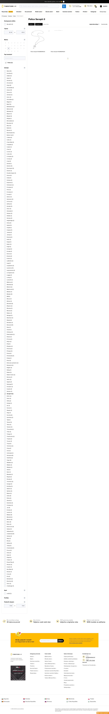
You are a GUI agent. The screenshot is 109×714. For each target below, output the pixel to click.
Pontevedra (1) (10, 356)
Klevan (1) (9, 572)
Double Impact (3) (11, 173)
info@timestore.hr (90, 657)
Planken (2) (10, 346)
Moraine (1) (9, 308)
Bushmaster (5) (10, 133)
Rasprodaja (33, 673)
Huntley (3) (9, 486)
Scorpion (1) (10, 386)
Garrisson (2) (10, 199)
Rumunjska (7, 701)
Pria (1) (8, 576)
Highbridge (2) (10, 220)
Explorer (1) (9, 182)
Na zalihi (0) (10, 24)
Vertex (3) (9, 536)
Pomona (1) (9, 348)
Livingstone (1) (10, 273)
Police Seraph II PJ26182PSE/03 (38, 51)
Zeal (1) (8, 469)
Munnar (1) (9, 311)
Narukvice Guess (49, 666)
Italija (48, 699)
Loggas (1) (9, 275)
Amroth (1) (9, 80)
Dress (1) (9, 553)
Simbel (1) (9, 403)
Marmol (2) (9, 287)
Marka (6, 40)
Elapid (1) (9, 557)
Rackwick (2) (10, 365)
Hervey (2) (9, 218)
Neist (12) (9, 71)
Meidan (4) (9, 294)
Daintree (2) (10, 503)
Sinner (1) (9, 408)
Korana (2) (9, 256)
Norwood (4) (10, 325)
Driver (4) (9, 175)
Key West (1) (10, 569)
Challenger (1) (10, 586)
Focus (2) (9, 550)
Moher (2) (9, 301)
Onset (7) (9, 329)
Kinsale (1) (9, 251)
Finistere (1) (10, 187)
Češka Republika (73, 701)
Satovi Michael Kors (50, 663)
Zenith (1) (9, 500)
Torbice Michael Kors (50, 678)
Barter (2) (9, 493)
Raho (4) (9, 522)
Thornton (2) (10, 481)
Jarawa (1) (9, 232)
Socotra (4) (9, 415)
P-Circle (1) (9, 339)
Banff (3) (9, 104)
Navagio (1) (9, 315)
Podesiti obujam (9, 602)
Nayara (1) (9, 477)
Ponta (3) (9, 353)
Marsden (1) (10, 474)
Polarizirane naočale (50, 668)
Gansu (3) (9, 197)
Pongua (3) (9, 351)
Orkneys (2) (10, 332)
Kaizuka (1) (9, 237)
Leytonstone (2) (11, 270)
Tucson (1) (9, 441)
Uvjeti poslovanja (68, 656)
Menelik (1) (9, 517)
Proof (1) (9, 360)
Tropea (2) (9, 439)
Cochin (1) (9, 152)
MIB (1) (8, 296)
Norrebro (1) (10, 322)
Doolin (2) (9, 171)
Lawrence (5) (10, 268)
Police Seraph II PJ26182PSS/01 (58, 51)
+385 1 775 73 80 (90, 660)
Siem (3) (9, 398)
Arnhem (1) (9, 95)
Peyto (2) (9, 341)
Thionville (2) (10, 429)
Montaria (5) (10, 303)
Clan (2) (9, 149)
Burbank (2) (10, 579)
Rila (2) (8, 541)
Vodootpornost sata (69, 673)
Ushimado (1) (10, 453)
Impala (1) (9, 227)
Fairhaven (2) (10, 185)
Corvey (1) (9, 159)
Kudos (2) (9, 258)
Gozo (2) (9, 208)
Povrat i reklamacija (69, 663)
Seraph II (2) (10, 394)
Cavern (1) (9, 567)
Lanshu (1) (9, 512)
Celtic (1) (9, 140)
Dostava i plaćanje (69, 661)
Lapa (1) (9, 263)
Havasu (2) (9, 213)
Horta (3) (9, 223)
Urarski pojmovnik (68, 680)
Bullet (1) (9, 128)
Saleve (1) (9, 529)
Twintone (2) (10, 446)
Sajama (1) (9, 382)
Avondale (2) (10, 99)
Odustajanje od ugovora (70, 666)
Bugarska (6, 699)
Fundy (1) (9, 194)
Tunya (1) (9, 443)
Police (14, 16)
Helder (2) (9, 216)
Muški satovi (48, 656)
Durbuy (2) (9, 180)
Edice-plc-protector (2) (12, 363)
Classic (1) (9, 560)
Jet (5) (8, 507)
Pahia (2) (9, 498)
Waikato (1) (9, 467)
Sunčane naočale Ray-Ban (52, 671)
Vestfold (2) (10, 458)
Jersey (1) (9, 235)
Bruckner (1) (10, 123)
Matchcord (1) (10, 289)
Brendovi (10, 16)
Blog (65, 682)
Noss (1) (9, 327)
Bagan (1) (9, 102)
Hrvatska (27, 699)
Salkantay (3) (10, 531)
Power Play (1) (10, 562)
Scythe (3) (9, 389)
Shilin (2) (9, 396)
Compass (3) (10, 156)
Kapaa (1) (9, 242)
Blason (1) (9, 114)
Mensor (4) (9, 519)
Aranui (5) (9, 90)
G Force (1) (9, 201)
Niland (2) (9, 320)
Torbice (32, 663)
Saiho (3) (9, 379)
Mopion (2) (9, 306)
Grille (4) (9, 496)
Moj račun (89, 6)
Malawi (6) (9, 515)
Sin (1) (8, 405)
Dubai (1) (9, 178)
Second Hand (33, 668)
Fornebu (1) (9, 192)
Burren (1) (9, 130)
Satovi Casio (48, 661)
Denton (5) (9, 166)
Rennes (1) (9, 377)
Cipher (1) (9, 147)
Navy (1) (9, 538)
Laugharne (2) (10, 265)
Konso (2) (9, 254)
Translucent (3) (10, 436)
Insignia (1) (9, 230)
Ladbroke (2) (10, 261)
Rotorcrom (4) (10, 526)
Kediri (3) (9, 244)
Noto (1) (9, 472)
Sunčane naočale (34, 661)
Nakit (31, 659)
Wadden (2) (10, 462)
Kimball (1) (9, 249)
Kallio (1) (9, 239)
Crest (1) (9, 161)
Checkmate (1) (10, 548)
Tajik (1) (8, 420)
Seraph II (38, 24)
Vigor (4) (9, 460)
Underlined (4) (10, 534)
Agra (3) (9, 78)
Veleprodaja (67, 687)
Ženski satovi (48, 659)
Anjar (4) (9, 85)
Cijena (6, 29)
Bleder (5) (9, 116)
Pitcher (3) (9, 564)
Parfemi (32, 666)
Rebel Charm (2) (11, 375)
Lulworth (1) (10, 280)
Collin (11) (9, 154)
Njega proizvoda (68, 675)
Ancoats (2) (10, 83)
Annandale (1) (10, 87)
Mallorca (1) (9, 282)
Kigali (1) (9, 246)
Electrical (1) (10, 581)
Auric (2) (9, 97)
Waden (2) (9, 465)
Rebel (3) (9, 372)
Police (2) (10, 62)
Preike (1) (9, 358)
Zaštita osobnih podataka (70, 659)
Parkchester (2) (10, 334)
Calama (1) (9, 137)
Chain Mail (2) (10, 142)
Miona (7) (9, 299)
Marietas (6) (10, 284)
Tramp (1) (9, 545)
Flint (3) (9, 189)
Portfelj (6, 598)
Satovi (31, 656)
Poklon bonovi (34, 671)
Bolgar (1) (9, 118)
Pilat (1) (8, 344)
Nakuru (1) (9, 313)
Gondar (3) (9, 206)
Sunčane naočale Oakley (51, 673)
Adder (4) (9, 76)
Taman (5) (9, 422)
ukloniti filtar (46, 24)
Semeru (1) (9, 391)
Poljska (92, 699)
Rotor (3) (9, 524)
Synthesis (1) (10, 417)
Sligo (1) (9, 413)
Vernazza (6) (10, 455)
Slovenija (49, 701)
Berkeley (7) (10, 111)
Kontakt (66, 671)
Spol (5, 590)
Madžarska (71, 699)
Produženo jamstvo (69, 685)
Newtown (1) (10, 318)
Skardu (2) (9, 410)
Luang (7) (9, 277)
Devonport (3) (10, 168)
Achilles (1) (9, 73)
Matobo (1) (9, 292)
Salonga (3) (10, 384)
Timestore (5, 16)
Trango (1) (9, 434)
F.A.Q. (65, 678)
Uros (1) (8, 451)
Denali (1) (9, 163)
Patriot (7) (9, 337)
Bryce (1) (9, 125)
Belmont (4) (10, 109)
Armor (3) (9, 92)
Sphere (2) (9, 491)
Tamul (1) (9, 424)
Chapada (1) (10, 144)
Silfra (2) (9, 401)
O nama (66, 668)
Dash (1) (9, 555)
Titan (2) (9, 432)
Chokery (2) (10, 505)
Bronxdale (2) (10, 121)
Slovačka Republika (30, 701)
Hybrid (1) (9, 225)
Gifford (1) (9, 204)
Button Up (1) (10, 135)
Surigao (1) (9, 484)
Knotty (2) (9, 510)
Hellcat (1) (9, 543)
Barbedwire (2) (10, 106)
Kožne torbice (48, 675)
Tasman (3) (9, 427)
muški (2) (9, 593)
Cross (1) (9, 574)
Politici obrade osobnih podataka (75, 643)
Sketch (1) (9, 488)
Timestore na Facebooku (88, 665)
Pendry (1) (9, 479)
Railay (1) (9, 370)
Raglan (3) (9, 367)
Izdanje (6, 68)
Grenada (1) (9, 211)
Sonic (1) (9, 583)
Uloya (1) (9, 448)
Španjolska (93, 701)
